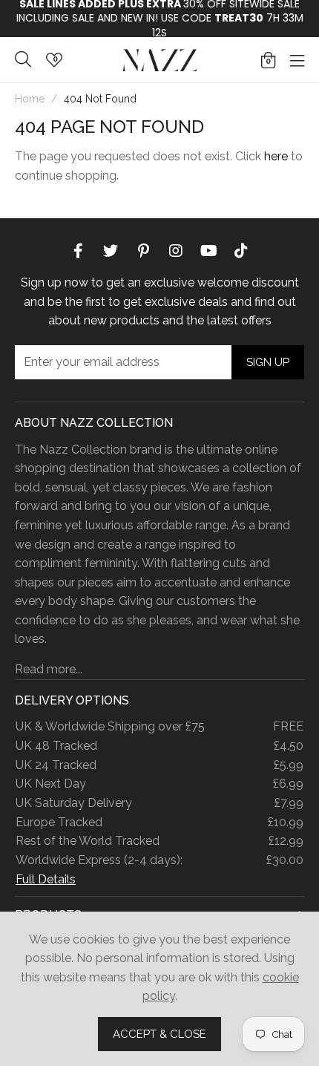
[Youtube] (208, 249)
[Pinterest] (143, 249)
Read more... (48, 669)
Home (30, 99)
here (276, 156)
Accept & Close (159, 1034)
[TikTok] (241, 249)
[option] (159, 18)
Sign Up (267, 362)
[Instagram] (176, 249)
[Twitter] (110, 249)
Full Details (46, 879)
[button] (268, 60)
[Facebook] (78, 249)
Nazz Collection (159, 59)
